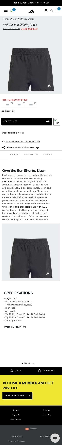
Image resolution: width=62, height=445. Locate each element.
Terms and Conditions (16, 441)
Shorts (31, 19)
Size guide (9, 111)
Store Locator (15, 420)
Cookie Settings (16, 436)
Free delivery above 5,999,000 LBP (23, 142)
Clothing (22, 19)
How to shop (46, 415)
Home (6, 19)
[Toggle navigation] (5, 11)
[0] (12, 11)
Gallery (14, 154)
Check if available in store (13, 133)
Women (13, 19)
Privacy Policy (45, 436)
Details (47, 154)
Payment (15, 415)
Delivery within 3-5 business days (22, 147)
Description (31, 154)
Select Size (10, 121)
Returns (46, 410)
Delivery (16, 410)
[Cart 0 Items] (57, 10)
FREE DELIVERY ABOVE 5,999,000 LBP (31, 3)
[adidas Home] (31, 11)
